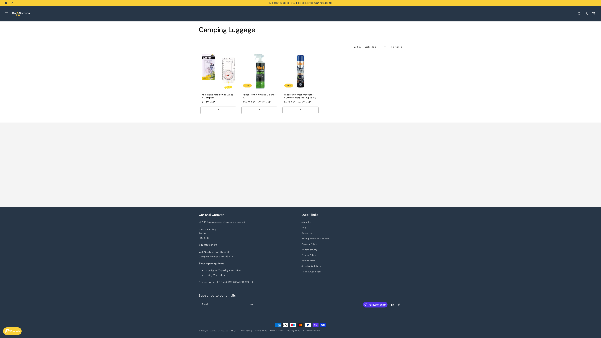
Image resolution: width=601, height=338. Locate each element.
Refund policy (246, 330)
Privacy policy (261, 330)
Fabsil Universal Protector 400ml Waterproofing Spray (300, 96)
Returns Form (308, 260)
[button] (6, 13)
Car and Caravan (213, 331)
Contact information (311, 330)
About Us (306, 222)
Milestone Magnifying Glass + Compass (217, 96)
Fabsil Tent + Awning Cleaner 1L (259, 96)
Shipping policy (293, 330)
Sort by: (358, 46)
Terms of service (277, 330)
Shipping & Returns (311, 266)
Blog (303, 227)
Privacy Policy (308, 255)
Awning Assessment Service (315, 238)
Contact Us (306, 233)
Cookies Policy (309, 244)
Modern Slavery (309, 249)
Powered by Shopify (229, 331)
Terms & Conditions (311, 271)
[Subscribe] (251, 304)
